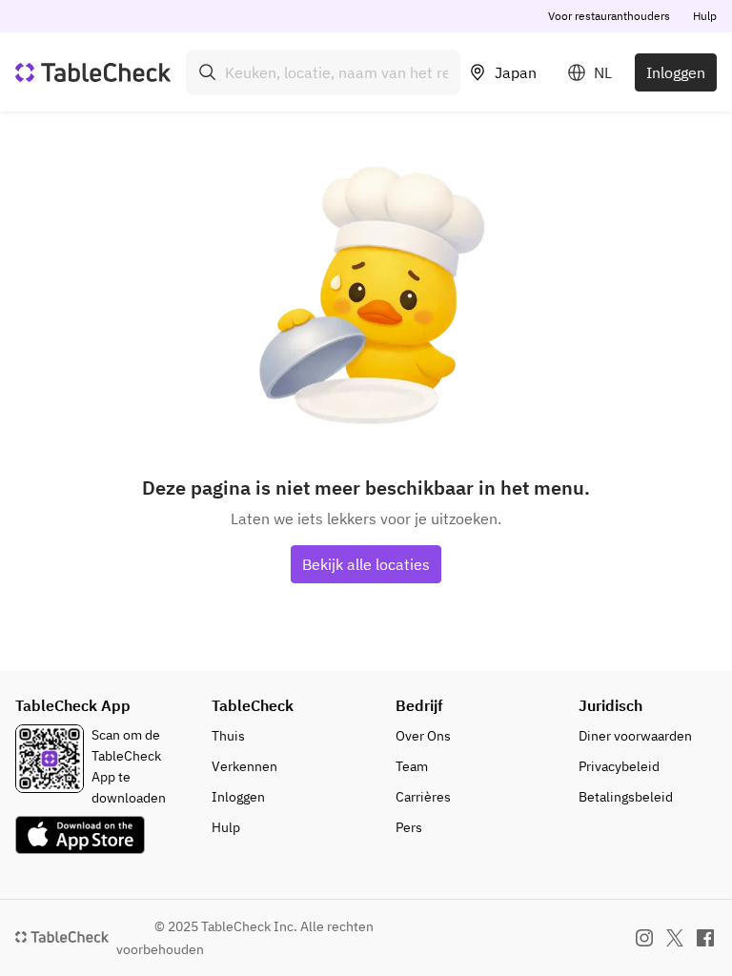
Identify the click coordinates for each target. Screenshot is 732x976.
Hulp (705, 16)
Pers (409, 827)
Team (412, 766)
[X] (674, 937)
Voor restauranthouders (609, 16)
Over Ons (423, 735)
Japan (516, 72)
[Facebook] (705, 937)
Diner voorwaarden (635, 735)
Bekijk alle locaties (366, 564)
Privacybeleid (619, 766)
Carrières (423, 796)
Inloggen (675, 72)
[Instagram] (644, 937)
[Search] (207, 72)
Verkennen (244, 766)
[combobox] (323, 72)
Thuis (228, 735)
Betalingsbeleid (626, 796)
